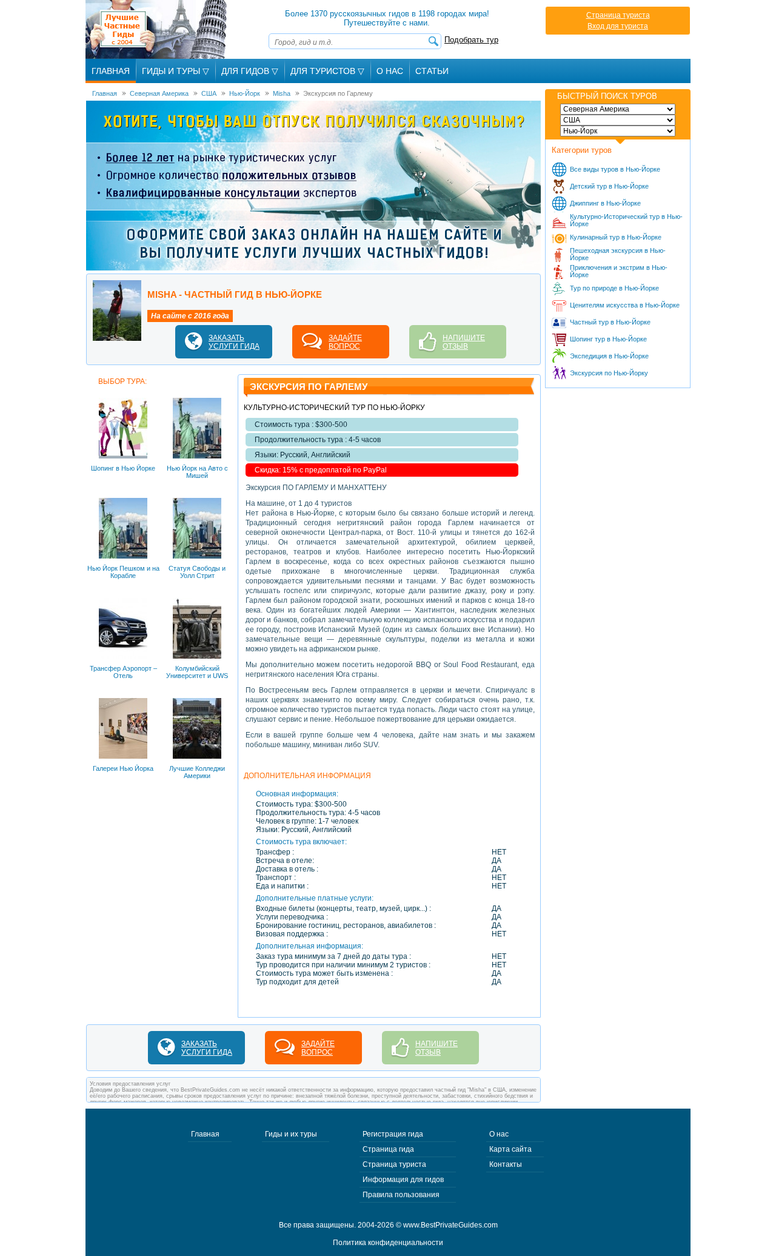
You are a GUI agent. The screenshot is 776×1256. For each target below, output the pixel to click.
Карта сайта (510, 1149)
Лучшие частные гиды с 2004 (157, 29)
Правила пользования (401, 1195)
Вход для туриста (617, 26)
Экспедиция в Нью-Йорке (609, 356)
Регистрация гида (393, 1134)
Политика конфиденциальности (388, 1242)
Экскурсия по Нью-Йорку (609, 373)
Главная (111, 71)
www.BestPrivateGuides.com (450, 1225)
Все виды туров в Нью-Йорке (615, 169)
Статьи (432, 71)
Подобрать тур (471, 39)
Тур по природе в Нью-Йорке (614, 288)
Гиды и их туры (291, 1134)
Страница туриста (618, 15)
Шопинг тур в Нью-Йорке (608, 339)
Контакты (505, 1164)
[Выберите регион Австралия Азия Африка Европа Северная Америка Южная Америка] (617, 109)
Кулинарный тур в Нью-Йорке (615, 237)
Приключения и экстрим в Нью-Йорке (618, 271)
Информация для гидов (403, 1179)
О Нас (389, 71)
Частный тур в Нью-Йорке (610, 322)
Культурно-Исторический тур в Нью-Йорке (626, 220)
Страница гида (388, 1149)
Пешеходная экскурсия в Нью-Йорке (618, 254)
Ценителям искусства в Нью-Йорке (625, 305)
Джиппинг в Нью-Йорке (605, 203)
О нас (499, 1134)
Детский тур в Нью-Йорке (609, 186)
